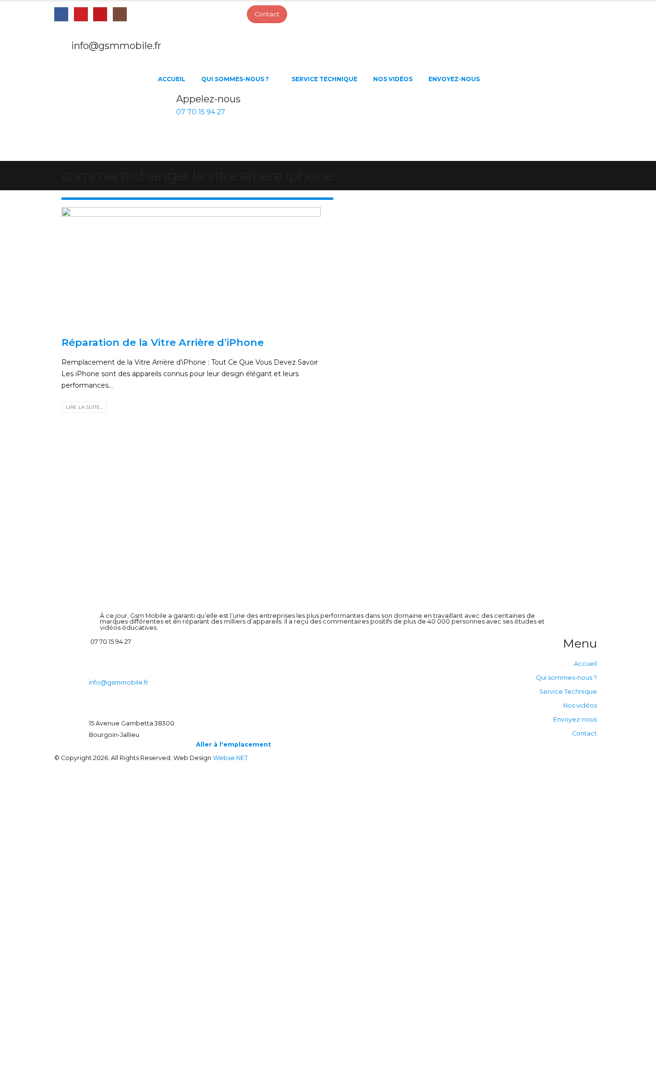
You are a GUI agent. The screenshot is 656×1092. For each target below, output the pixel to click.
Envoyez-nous (454, 79)
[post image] (191, 268)
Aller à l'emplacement (233, 744)
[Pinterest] (81, 14)
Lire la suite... (84, 407)
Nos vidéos (393, 79)
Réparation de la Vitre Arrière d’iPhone (162, 342)
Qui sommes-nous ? (235, 79)
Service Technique (324, 79)
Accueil (171, 79)
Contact (584, 733)
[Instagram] (120, 14)
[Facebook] (61, 14)
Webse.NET (230, 757)
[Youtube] (100, 14)
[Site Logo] (102, 113)
